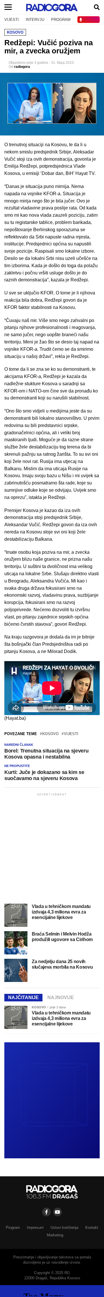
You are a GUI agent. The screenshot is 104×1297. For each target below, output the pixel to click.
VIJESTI (11, 19)
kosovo (50, 734)
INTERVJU (35, 19)
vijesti (71, 734)
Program (13, 1227)
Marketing (55, 1235)
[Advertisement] (52, 849)
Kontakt (91, 1227)
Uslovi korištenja (64, 1227)
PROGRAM (60, 19)
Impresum (35, 1227)
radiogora (22, 67)
